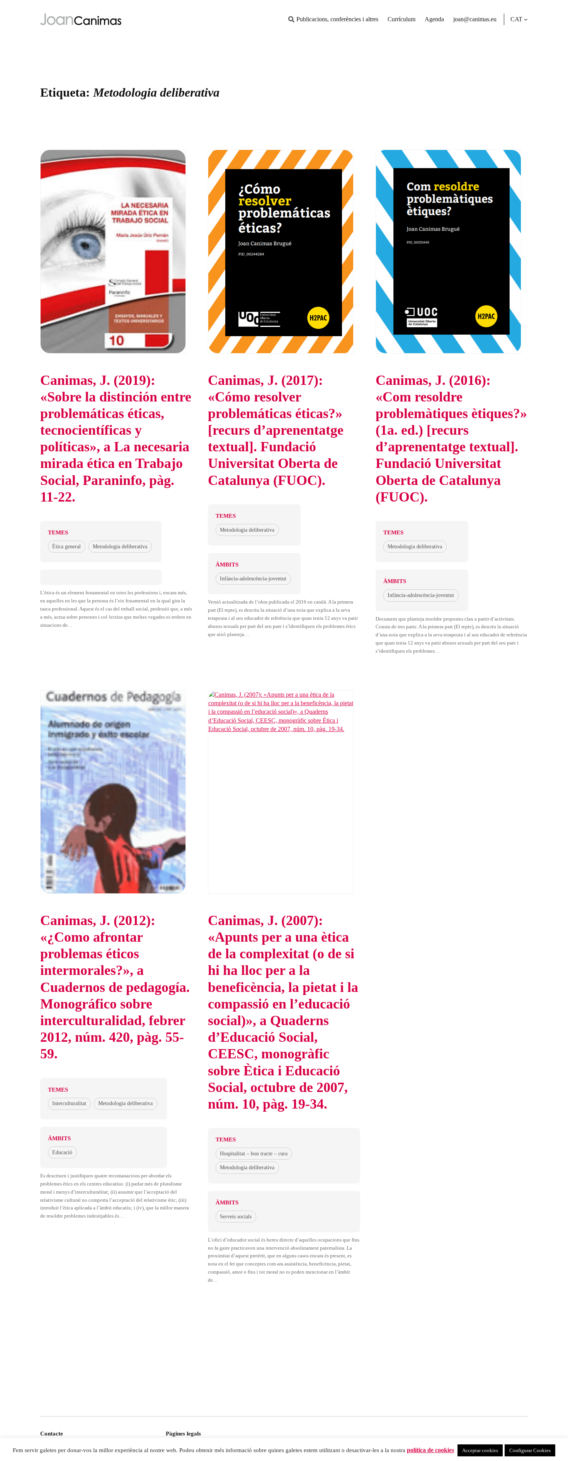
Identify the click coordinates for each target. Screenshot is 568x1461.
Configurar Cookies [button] (530, 1450)
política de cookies (430, 1450)
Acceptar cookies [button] (480, 1450)
